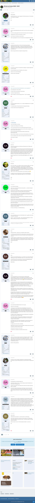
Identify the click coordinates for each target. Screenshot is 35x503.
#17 (33, 357)
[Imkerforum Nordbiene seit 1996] (6, 1)
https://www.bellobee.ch (6, 61)
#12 (33, 229)
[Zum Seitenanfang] (34, 502)
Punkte (3, 23)
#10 (33, 184)
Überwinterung (7, 493)
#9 (33, 161)
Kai (5, 7)
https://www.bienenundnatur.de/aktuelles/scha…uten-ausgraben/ (20, 88)
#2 (33, 28)
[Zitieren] (33, 24)
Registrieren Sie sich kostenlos (23, 441)
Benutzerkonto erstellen (20, 444)
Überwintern (2, 493)
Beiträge (3, 24)
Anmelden (13, 444)
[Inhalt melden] (30, 24)
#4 (33, 65)
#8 (33, 142)
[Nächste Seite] (7, 9)
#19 (33, 396)
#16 (33, 335)
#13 (33, 253)
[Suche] (29, 1)
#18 (33, 379)
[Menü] (34, 1)
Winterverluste (11, 493)
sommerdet (14, 122)
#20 (33, 413)
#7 (33, 120)
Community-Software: (17, 501)
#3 (33, 43)
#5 (33, 86)
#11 (33, 213)
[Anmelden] (32, 1)
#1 (33, 12)
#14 (33, 273)
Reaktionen (3, 22)
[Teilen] (34, 10)
